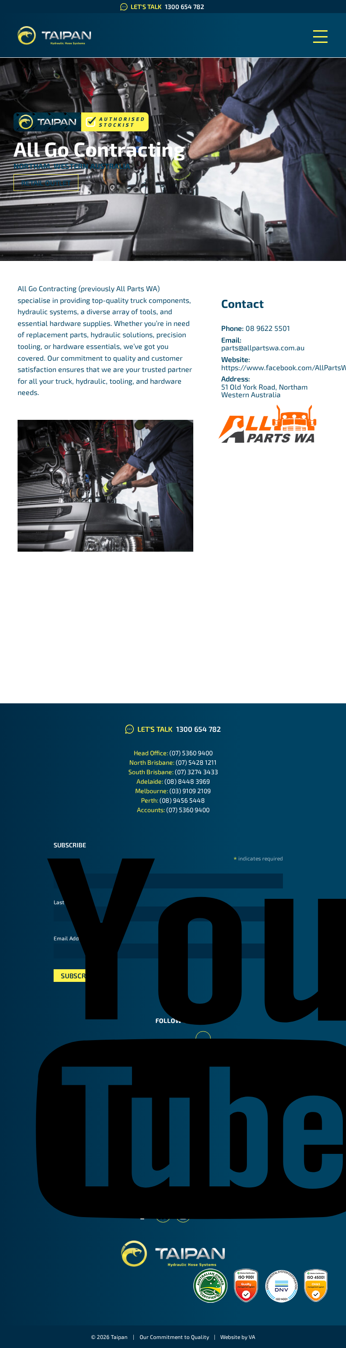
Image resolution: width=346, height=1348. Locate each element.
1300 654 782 (184, 6)
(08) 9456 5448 (182, 800)
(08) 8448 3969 (187, 781)
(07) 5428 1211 (196, 762)
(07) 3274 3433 (196, 772)
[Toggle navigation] (320, 37)
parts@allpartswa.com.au (263, 347)
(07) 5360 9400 (191, 753)
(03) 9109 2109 (190, 791)
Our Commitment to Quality (174, 1337)
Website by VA (237, 1337)
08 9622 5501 (268, 328)
